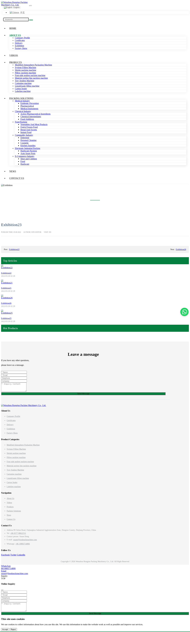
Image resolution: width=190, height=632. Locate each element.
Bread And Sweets (28, 130)
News (12, 171)
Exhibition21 (6, 288)
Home (12, 28)
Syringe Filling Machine (25, 67)
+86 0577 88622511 (18, 533)
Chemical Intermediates (30, 116)
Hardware (24, 164)
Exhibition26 (181, 249)
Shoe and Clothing (28, 159)
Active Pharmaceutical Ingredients (35, 114)
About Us (15, 35)
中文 (22, 12)
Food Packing (21, 122)
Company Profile (22, 38)
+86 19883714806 (22, 544)
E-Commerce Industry (24, 156)
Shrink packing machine (25, 70)
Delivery (19, 43)
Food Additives (27, 119)
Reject (13, 629)
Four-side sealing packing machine (30, 75)
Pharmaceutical (27, 106)
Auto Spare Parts (27, 153)
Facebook (5, 555)
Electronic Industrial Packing (27, 148)
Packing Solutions (21, 98)
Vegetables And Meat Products (33, 124)
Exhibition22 (14, 249)
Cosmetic (24, 143)
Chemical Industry (23, 111)
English (16, 7)
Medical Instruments (29, 108)
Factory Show (21, 48)
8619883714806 (8, 568)
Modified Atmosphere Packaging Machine (33, 65)
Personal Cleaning (28, 140)
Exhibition (19, 45)
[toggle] (30, 5)
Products (15, 62)
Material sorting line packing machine (31, 78)
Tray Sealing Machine (24, 80)
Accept (5, 629)
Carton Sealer (21, 88)
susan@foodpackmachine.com (25, 540)
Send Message (83, 394)
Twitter (13, 555)
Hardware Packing (28, 151)
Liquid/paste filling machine (27, 86)
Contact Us (16, 178)
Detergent (24, 137)
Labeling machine (23, 91)
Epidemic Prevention (29, 103)
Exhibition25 (6, 318)
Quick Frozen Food (29, 127)
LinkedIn (21, 555)
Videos (13, 55)
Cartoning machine (23, 83)
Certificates (20, 40)
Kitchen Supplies (27, 145)
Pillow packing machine (25, 73)
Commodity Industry (24, 135)
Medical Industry (22, 101)
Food (22, 161)
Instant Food (25, 132)
